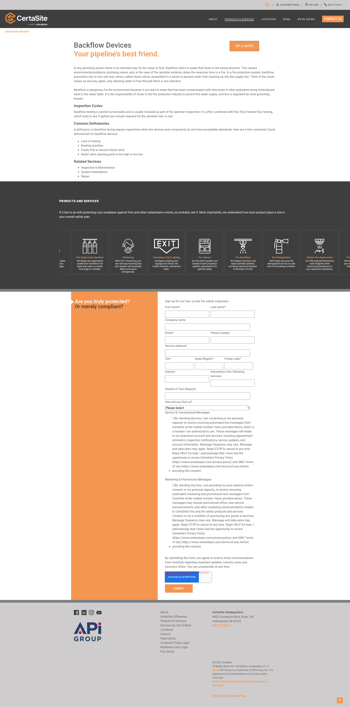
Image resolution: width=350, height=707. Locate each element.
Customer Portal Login (174, 643)
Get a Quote (244, 46)
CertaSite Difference (173, 617)
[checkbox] (210, 445)
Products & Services (239, 19)
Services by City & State (175, 625)
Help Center (168, 638)
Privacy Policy (220, 696)
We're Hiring (306, 19)
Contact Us (333, 19)
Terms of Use (238, 696)
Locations (268, 19)
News (286, 19)
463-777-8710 (335, 4)
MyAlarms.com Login (174, 647)
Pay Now (313, 4)
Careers (165, 634)
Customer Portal (290, 4)
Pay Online (167, 651)
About (213, 19)
